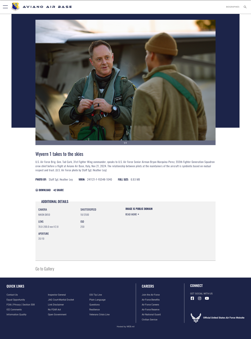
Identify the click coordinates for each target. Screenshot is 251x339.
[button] (4, 7)
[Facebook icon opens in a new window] (192, 298)
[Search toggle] (245, 6)
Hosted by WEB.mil (125, 326)
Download (44, 190)
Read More (132, 214)
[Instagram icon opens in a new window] (199, 298)
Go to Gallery (44, 268)
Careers (148, 286)
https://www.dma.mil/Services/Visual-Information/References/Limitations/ (154, 235)
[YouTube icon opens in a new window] (207, 298)
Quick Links (15, 286)
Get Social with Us (201, 293)
